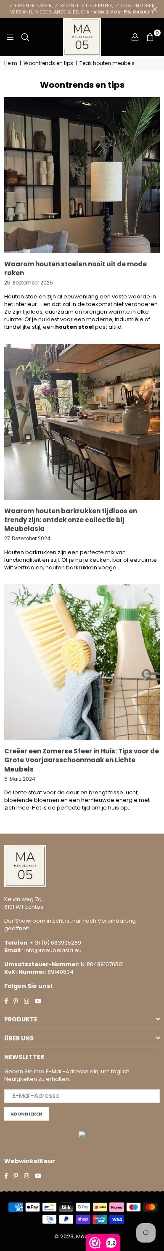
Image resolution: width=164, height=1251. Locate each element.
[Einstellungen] (135, 37)
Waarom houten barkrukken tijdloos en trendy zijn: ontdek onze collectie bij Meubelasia (70, 519)
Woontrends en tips (48, 63)
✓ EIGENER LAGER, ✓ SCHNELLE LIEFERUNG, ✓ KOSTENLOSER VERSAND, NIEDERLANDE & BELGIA (82, 8)
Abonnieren (26, 1113)
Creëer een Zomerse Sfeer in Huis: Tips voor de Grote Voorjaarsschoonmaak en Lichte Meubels (81, 760)
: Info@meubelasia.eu (51, 950)
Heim (10, 63)
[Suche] (25, 37)
